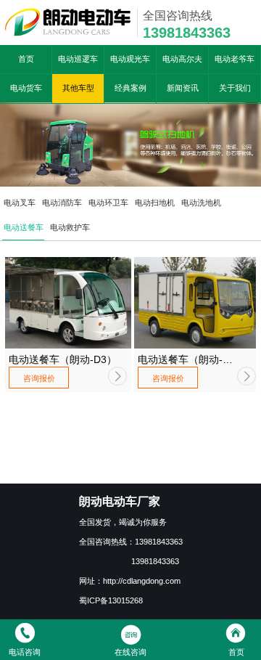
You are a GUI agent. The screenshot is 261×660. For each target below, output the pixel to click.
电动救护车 (70, 227)
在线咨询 (130, 652)
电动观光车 (130, 58)
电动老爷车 (234, 58)
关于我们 (235, 87)
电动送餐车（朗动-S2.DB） (180, 360)
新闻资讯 (183, 87)
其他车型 (78, 87)
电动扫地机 (155, 202)
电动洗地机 (201, 202)
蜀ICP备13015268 (111, 600)
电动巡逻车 (78, 58)
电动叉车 (20, 202)
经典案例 (130, 87)
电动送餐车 (24, 227)
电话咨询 (25, 652)
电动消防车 (62, 202)
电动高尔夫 (182, 58)
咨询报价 (39, 378)
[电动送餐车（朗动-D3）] (68, 303)
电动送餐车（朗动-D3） (63, 359)
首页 (26, 58)
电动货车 (26, 87)
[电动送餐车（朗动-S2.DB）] (197, 303)
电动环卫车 (108, 202)
